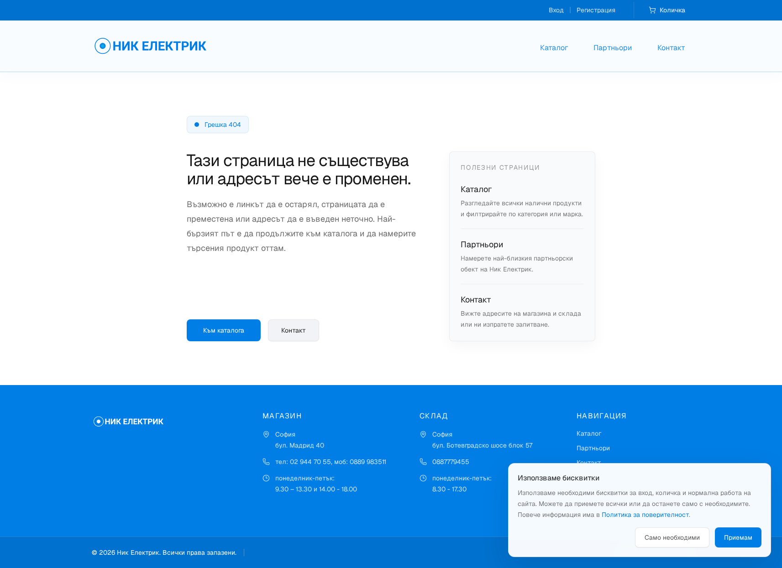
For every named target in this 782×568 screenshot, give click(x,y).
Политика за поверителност (645, 515)
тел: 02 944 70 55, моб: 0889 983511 (330, 462)
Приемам (738, 537)
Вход (556, 10)
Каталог (554, 47)
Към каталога (223, 330)
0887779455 (450, 462)
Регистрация (596, 10)
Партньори (612, 47)
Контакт (671, 47)
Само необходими (672, 537)
